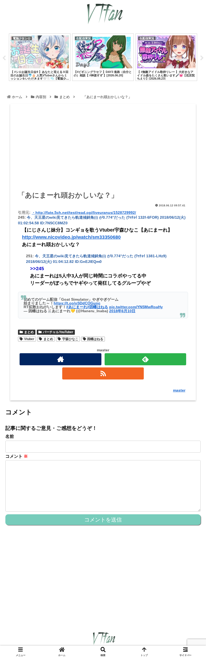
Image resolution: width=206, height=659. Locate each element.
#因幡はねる (97, 307)
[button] (190, 513)
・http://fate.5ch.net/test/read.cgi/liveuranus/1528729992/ (84, 212)
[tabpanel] (40, 57)
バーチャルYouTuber (58, 332)
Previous (4, 58)
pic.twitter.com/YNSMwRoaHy (136, 307)
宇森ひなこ (70, 339)
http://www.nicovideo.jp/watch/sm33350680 (71, 237)
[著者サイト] (60, 359)
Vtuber (29, 339)
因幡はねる (95, 339)
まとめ (29, 332)
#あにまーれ (76, 307)
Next (202, 58)
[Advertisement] (103, 149)
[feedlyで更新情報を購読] (145, 359)
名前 (9, 436)
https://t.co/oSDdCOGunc (77, 303)
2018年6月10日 (122, 311)
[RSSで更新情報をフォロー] (103, 373)
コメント (16, 456)
